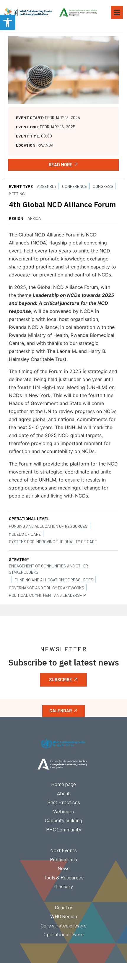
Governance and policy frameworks (46, 587)
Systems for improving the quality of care (53, 541)
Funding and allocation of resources (48, 526)
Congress (103, 186)
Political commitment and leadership (47, 595)
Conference (74, 186)
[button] (7, 22)
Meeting (17, 193)
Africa (34, 218)
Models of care (25, 534)
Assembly (46, 186)
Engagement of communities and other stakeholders (48, 569)
